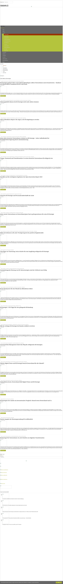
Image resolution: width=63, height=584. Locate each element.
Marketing (26, 324)
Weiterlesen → (3, 95)
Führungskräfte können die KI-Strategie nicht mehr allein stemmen (19, 102)
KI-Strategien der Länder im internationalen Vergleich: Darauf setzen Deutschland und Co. (26, 400)
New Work (4, 72)
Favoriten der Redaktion (9, 100)
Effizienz (8, 231)
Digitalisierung (5, 69)
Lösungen (4, 55)
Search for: (2, 2)
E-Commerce (6, 42)
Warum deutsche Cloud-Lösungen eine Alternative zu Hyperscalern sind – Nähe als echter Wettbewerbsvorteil (20, 511)
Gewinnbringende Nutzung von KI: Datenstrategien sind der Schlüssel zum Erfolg (23, 270)
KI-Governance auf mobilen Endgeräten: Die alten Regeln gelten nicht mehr (15, 505)
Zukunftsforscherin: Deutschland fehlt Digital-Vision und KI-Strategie (20, 382)
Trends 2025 (6, 36)
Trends (4, 32)
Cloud (4, 71)
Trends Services (9, 136)
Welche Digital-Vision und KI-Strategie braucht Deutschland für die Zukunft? (22, 363)
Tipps (20, 305)
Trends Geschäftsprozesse (19, 156)
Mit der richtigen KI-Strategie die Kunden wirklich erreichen (17, 326)
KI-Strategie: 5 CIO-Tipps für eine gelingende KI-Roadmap (16, 307)
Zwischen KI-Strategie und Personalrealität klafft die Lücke (17, 195)
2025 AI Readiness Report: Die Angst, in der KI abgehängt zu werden (19, 119)
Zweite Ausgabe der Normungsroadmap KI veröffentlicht (16, 419)
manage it (4, 5)
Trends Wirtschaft (13, 175)
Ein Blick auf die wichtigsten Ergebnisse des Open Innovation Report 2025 (21, 177)
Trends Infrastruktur (13, 268)
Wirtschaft (6, 50)
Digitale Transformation (10, 156)
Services (5, 44)
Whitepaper (24, 136)
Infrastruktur (6, 45)
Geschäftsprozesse (17, 100)
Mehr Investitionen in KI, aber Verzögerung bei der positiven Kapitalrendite (22, 233)
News (3, 31)
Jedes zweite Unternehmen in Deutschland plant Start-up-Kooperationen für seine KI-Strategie (27, 214)
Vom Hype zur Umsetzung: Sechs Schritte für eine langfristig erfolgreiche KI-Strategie (24, 251)
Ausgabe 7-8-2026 (3, 81)
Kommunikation (7, 47)
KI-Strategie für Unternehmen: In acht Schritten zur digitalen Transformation (22, 438)
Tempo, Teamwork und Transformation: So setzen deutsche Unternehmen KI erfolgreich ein (26, 158)
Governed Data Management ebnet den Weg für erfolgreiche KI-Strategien (21, 344)
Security (5, 49)
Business (4, 53)
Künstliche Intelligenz (16, 81)
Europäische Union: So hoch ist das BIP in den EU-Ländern (12, 524)
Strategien (4, 52)
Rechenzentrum (5, 70)
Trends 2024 (6, 37)
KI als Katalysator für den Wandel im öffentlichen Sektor (16, 288)
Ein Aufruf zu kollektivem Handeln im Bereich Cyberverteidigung (13, 498)
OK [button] (58, 582)
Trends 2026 (6, 34)
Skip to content (2, 27)
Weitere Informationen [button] (35, 582)
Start (3, 29)
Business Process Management (7, 324)
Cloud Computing (7, 39)
